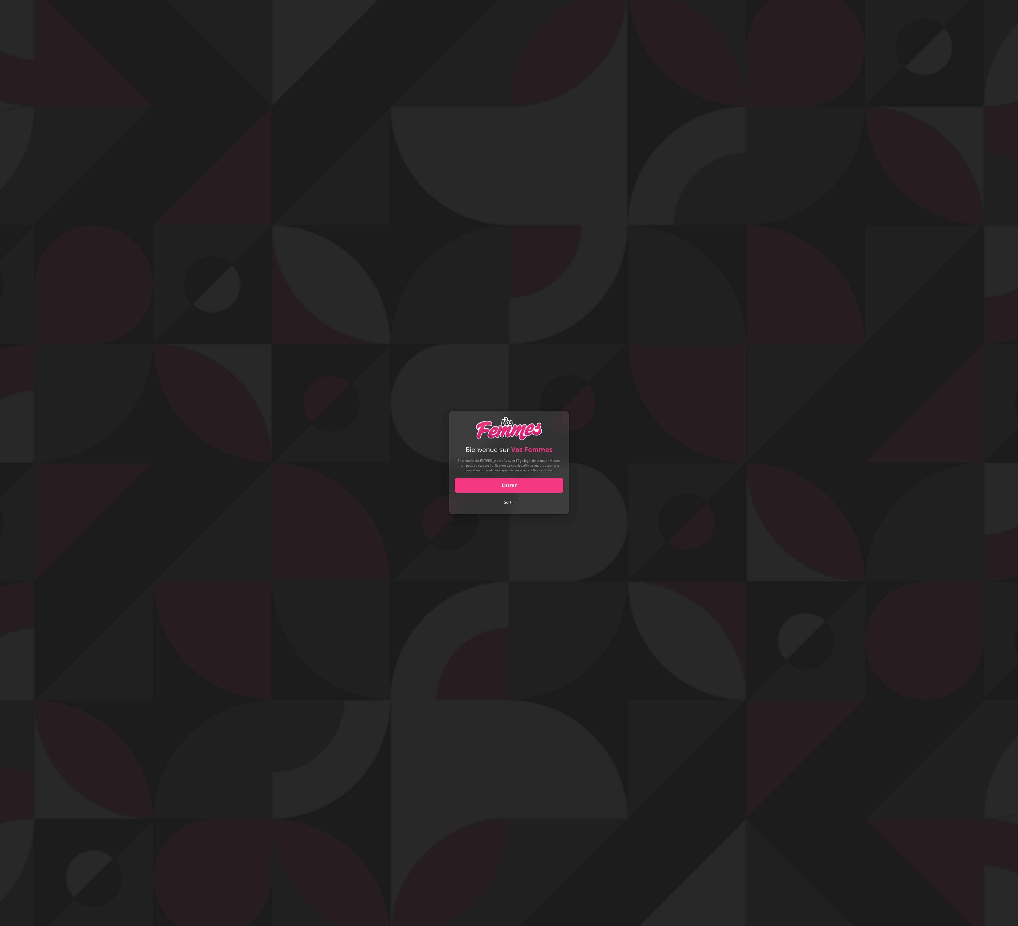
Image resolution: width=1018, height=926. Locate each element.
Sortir (509, 502)
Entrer (509, 485)
